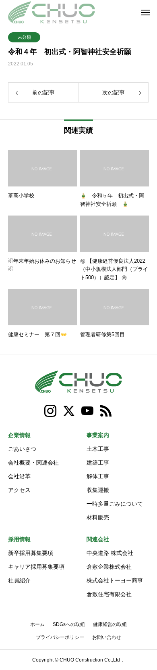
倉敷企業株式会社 (109, 566)
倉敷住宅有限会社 (109, 594)
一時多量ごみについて (115, 503)
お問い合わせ (106, 637)
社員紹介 (19, 580)
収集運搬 (98, 490)
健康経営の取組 (110, 624)
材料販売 (98, 517)
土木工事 (98, 449)
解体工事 (98, 476)
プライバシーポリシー (60, 637)
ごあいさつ (22, 449)
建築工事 (98, 462)
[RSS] (106, 411)
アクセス (19, 490)
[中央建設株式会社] (51, 12)
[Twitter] (69, 411)
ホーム (37, 624)
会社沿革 (19, 476)
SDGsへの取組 (69, 624)
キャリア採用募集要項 (36, 566)
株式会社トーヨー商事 (115, 580)
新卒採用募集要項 (30, 553)
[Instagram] (50, 411)
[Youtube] (87, 411)
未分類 (24, 37)
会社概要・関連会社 (33, 462)
